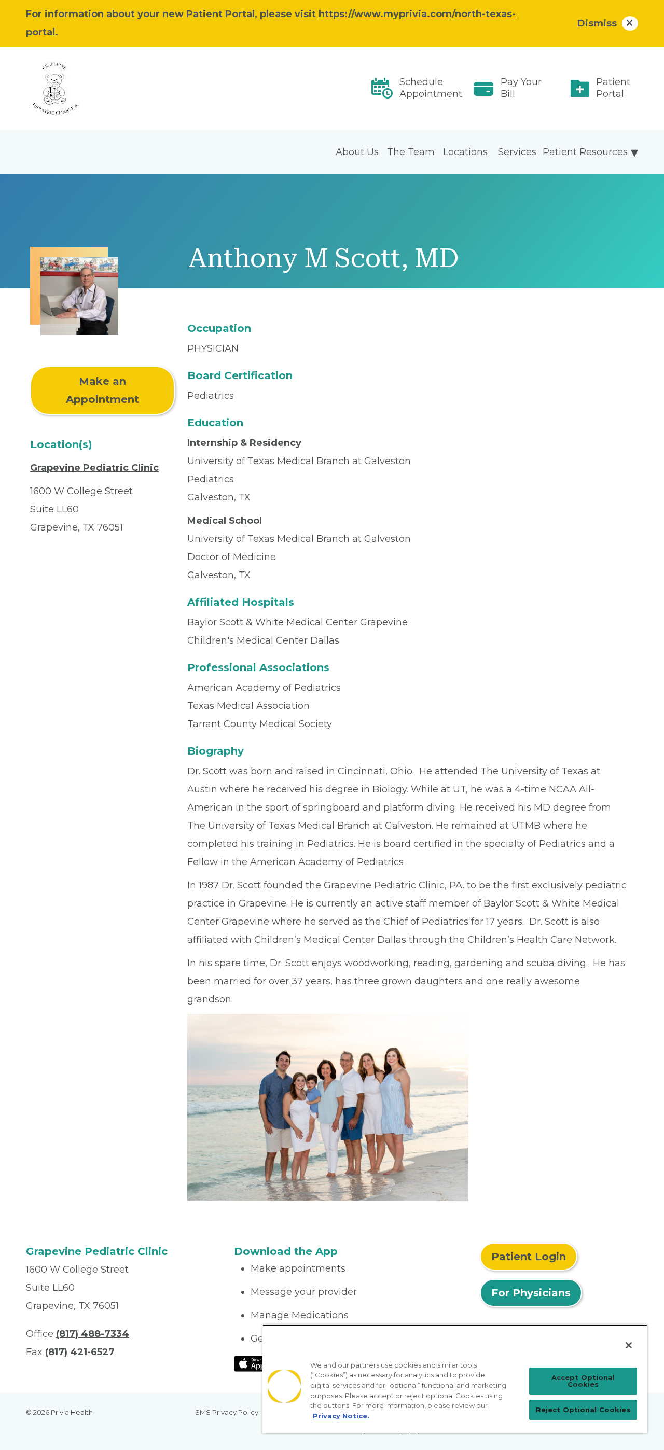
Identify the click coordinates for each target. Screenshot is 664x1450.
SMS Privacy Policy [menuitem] (226, 1412)
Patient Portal (613, 88)
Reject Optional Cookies (583, 1409)
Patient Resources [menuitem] (585, 152)
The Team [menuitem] (411, 152)
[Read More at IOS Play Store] (261, 1363)
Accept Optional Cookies (583, 1380)
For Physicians (531, 1293)
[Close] (628, 1345)
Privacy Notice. (341, 1416)
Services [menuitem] (517, 152)
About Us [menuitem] (357, 152)
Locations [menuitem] (465, 152)
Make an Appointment (102, 390)
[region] (454, 1378)
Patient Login (528, 1256)
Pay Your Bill (521, 88)
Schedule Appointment (430, 88)
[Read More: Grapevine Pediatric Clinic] (124, 88)
